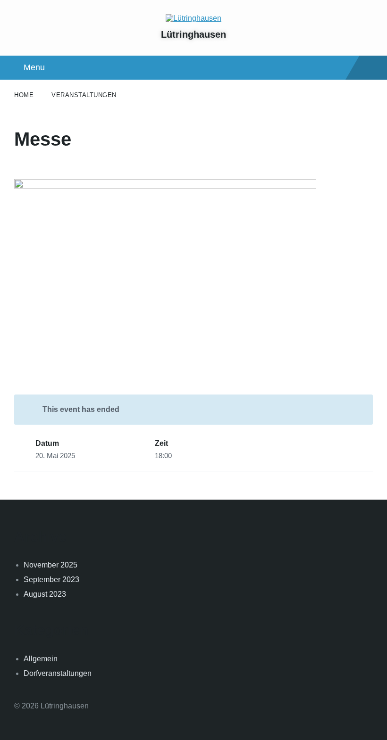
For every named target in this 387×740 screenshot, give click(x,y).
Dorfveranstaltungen (58, 673)
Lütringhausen (193, 34)
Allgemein (41, 659)
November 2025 (50, 565)
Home (24, 95)
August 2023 (45, 594)
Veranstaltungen (84, 95)
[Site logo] (193, 18)
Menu (34, 67)
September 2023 (51, 580)
